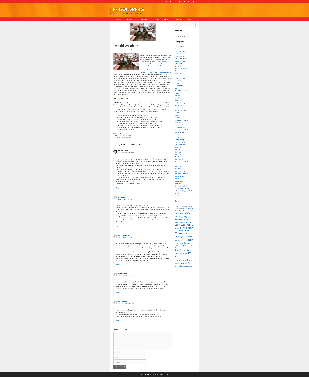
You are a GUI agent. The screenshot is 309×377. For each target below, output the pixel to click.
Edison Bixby (179, 63)
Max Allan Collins (185, 230)
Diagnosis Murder (180, 61)
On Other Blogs (180, 127)
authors (145, 64)
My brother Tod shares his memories (131, 103)
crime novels (181, 213)
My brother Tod (145, 70)
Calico (176, 213)
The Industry (179, 154)
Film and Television (181, 76)
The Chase (178, 149)
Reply (117, 187)
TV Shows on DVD (181, 186)
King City (178, 95)
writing (190, 266)
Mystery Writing (119, 133)
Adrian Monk (178, 206)
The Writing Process (181, 173)
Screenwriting (179, 140)
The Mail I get (180, 250)
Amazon (185, 206)
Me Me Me (178, 105)
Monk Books (179, 108)
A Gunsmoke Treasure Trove (123, 135)
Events (156, 19)
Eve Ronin (178, 66)
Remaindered (179, 132)
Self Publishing (180, 142)
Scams (177, 137)
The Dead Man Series (183, 248)
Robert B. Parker (183, 240)
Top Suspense (179, 176)
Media (166, 19)
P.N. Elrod (121, 197)
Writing (177, 193)
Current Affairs (180, 56)
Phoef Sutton (185, 236)
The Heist (178, 152)
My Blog (178, 19)
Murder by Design (181, 110)
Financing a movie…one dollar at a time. (125, 137)
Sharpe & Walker (180, 144)
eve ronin (186, 219)
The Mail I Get (179, 159)
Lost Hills (178, 230)
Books (177, 49)
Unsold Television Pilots (182, 188)
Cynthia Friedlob (124, 235)
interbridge (164, 374)
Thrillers (177, 253)
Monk (178, 233)
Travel (177, 178)
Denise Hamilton (164, 80)
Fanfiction (181, 222)
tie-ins (181, 253)
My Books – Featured (182, 120)
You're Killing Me (180, 196)
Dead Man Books (180, 59)
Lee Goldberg (127, 9)
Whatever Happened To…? (183, 191)
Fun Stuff (178, 81)
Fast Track (178, 73)
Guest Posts (179, 85)
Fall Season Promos (181, 68)
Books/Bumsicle (180, 51)
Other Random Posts (181, 130)
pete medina (122, 301)
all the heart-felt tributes (161, 62)
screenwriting (181, 243)
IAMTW (177, 88)
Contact (189, 19)
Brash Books (183, 210)
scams (191, 239)
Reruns (177, 135)
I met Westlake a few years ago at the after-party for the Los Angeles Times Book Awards (142, 72)
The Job (177, 157)
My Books (144, 19)
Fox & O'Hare (187, 222)
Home (119, 19)
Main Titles (178, 100)
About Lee (130, 19)
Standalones (185, 246)
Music (177, 113)
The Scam (178, 166)
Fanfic (177, 71)
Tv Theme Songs (183, 263)
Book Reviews (179, 46)
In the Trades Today (181, 90)
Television (178, 147)
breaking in (190, 210)
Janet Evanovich (182, 225)
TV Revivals (179, 183)
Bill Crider (189, 208)
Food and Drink (180, 78)
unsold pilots (184, 266)
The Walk (178, 169)
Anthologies (182, 208)
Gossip (177, 83)
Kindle (177, 93)
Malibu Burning (180, 103)
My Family (178, 122)
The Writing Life (180, 171)
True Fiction (179, 181)
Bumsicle (178, 54)
